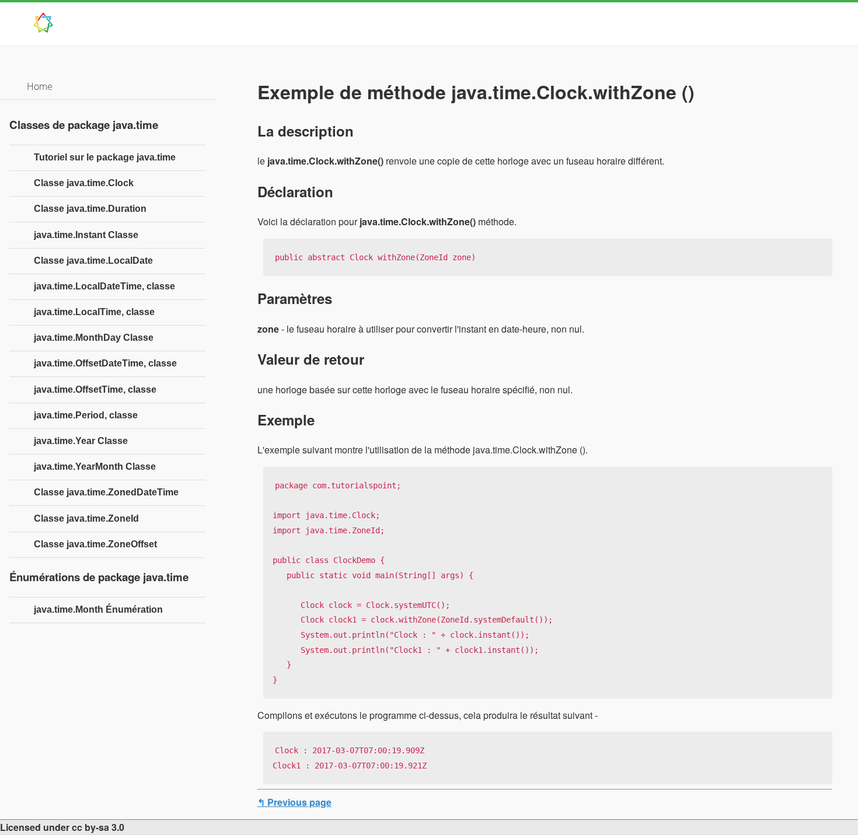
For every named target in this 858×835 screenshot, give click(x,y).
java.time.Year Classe (81, 441)
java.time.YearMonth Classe (95, 466)
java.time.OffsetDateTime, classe (105, 363)
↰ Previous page (294, 802)
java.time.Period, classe (86, 415)
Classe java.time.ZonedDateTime (106, 492)
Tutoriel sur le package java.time (105, 157)
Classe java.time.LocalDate (93, 260)
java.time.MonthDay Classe (94, 338)
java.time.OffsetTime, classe (95, 389)
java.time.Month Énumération (98, 609)
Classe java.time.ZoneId (86, 518)
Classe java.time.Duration (90, 209)
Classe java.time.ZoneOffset (95, 544)
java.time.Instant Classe (86, 235)
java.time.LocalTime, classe (94, 312)
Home (40, 86)
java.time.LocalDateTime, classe (104, 286)
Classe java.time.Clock (84, 183)
